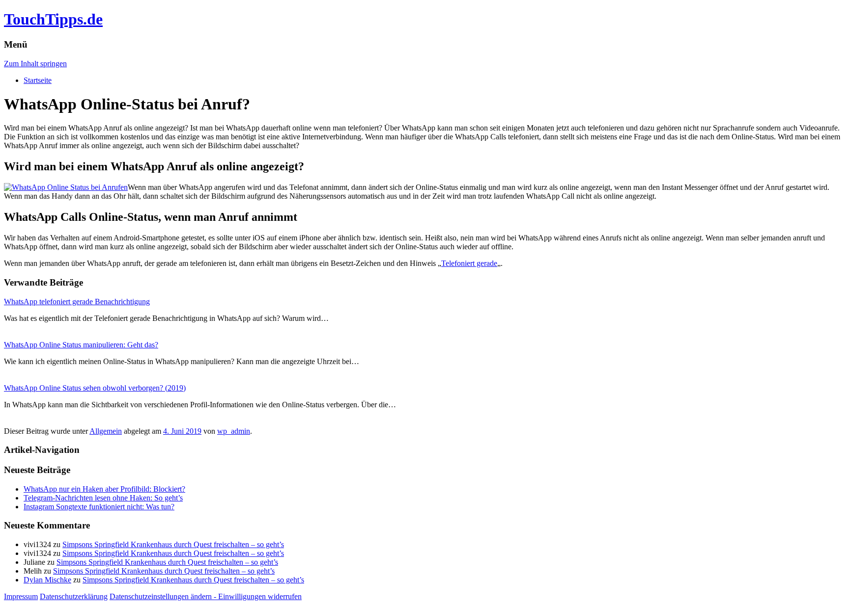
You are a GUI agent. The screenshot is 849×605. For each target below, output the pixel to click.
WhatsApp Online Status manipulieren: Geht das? (81, 345)
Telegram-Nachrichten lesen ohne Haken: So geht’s (103, 498)
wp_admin (233, 431)
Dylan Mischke (47, 580)
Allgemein (105, 431)
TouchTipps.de (53, 19)
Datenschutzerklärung (74, 596)
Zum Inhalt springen (35, 63)
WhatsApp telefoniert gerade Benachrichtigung (77, 301)
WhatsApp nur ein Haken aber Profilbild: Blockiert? (104, 489)
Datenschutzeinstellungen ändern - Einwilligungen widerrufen (206, 596)
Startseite (38, 80)
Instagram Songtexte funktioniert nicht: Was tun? (99, 506)
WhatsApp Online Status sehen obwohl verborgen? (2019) (95, 388)
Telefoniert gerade (469, 263)
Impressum (21, 596)
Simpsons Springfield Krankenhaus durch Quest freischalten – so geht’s (173, 544)
